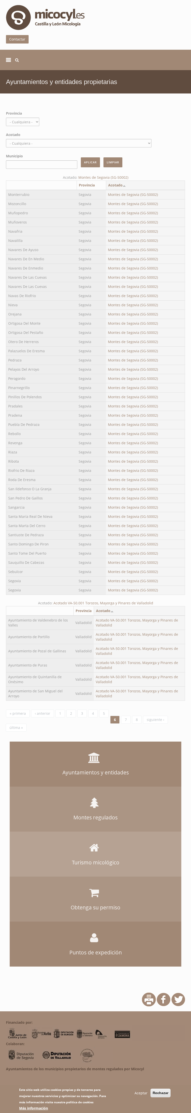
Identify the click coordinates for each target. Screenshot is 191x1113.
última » (16, 727)
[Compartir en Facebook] (163, 999)
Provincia (14, 113)
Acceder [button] (95, 747)
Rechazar (160, 1093)
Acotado (13, 134)
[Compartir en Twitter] (178, 999)
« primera (18, 713)
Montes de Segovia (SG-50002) (103, 177)
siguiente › (155, 719)
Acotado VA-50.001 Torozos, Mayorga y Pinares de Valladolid (103, 603)
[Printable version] (149, 999)
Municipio (14, 156)
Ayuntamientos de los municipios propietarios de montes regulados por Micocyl (75, 1069)
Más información (33, 1108)
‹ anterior (42, 713)
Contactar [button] (17, 39)
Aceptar (141, 1093)
